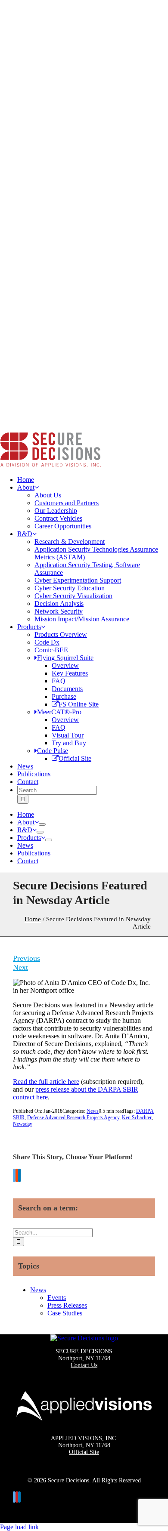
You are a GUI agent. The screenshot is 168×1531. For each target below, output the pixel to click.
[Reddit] (17, 1176)
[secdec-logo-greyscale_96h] (84, 1338)
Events (56, 1297)
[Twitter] (14, 1176)
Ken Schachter (137, 1117)
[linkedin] (19, 1497)
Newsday (22, 1124)
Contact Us (84, 1365)
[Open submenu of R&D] (40, 832)
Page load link (19, 1527)
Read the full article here (46, 1081)
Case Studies (64, 1313)
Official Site (84, 1452)
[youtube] (17, 1497)
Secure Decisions (68, 1480)
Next (20, 967)
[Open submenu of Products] (48, 840)
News (93, 1111)
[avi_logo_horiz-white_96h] (84, 1425)
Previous (26, 958)
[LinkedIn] (19, 1176)
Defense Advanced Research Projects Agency (73, 1117)
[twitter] (14, 1497)
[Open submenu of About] (42, 824)
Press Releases (67, 1305)
